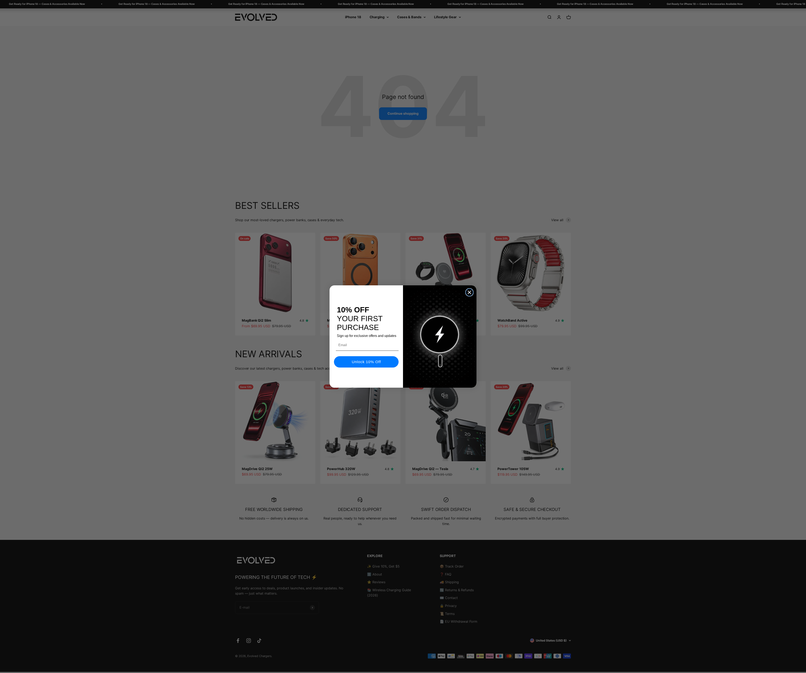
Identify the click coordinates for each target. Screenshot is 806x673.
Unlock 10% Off (366, 362)
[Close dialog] (469, 292)
